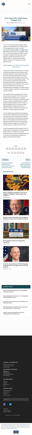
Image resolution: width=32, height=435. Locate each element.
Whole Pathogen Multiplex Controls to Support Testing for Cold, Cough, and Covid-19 (15, 194)
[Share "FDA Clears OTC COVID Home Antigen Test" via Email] (21, 148)
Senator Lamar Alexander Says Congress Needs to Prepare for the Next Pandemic (15, 218)
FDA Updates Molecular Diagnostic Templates (14, 241)
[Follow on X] (7, 404)
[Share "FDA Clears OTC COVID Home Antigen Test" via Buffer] (18, 148)
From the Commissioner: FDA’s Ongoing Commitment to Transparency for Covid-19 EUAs (15, 265)
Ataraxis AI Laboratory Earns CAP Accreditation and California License (15, 302)
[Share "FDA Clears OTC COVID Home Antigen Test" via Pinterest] (13, 148)
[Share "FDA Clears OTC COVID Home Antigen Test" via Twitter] (10, 148)
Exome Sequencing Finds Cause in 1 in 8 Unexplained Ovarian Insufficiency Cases (15, 296)
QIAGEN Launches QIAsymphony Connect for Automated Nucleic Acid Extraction (13, 313)
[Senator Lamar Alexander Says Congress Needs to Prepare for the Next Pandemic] (16, 207)
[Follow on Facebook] (4, 404)
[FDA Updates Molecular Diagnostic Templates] (16, 230)
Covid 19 (17, 22)
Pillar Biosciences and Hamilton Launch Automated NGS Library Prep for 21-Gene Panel (15, 307)
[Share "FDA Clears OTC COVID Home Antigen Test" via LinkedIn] (16, 148)
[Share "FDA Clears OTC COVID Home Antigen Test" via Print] (24, 148)
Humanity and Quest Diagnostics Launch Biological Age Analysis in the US (15, 291)
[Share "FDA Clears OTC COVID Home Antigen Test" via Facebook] (7, 148)
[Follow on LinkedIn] (10, 404)
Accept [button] (16, 432)
